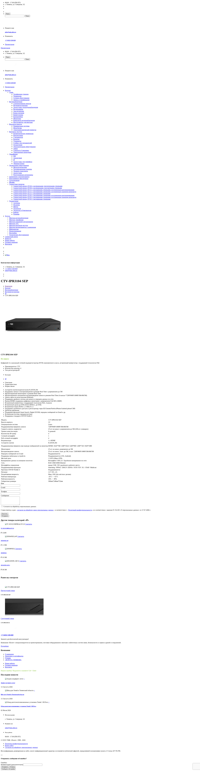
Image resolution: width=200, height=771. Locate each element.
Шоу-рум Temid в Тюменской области (12, 694)
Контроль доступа (15, 132)
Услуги (7, 216)
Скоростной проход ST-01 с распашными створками (32, 199)
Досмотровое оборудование (19, 165)
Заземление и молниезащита (19, 177)
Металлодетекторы (20, 167)
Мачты (15, 207)
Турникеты (17, 141)
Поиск (8, 14)
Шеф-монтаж (14, 229)
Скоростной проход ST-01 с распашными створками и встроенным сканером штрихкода (44, 197)
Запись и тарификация (21, 100)
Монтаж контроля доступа (18, 225)
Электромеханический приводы (24, 130)
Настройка (13, 233)
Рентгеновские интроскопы (23, 175)
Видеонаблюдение (15, 102)
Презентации (9, 87)
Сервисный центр (11, 237)
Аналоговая (17, 158)
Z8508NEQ (4, 553)
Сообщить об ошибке (8, 769)
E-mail (3, 487)
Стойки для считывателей (22, 143)
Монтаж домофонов (16, 220)
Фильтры (16, 205)
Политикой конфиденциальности (80, 510)
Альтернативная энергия (22, 103)
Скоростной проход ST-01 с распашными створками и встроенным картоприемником (43, 195)
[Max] (7, 255)
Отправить (5, 516)
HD (14, 156)
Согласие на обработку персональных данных (21, 747)
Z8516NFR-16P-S (5, 565)
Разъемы (16, 214)
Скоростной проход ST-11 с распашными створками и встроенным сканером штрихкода (44, 192)
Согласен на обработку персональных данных (19, 506)
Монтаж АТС (14, 223)
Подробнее (5, 646)
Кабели (16, 212)
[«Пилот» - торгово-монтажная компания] (17, 24)
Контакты (8, 244)
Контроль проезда (15, 124)
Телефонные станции (21, 94)
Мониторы (17, 118)
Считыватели (18, 137)
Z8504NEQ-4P (4, 540)
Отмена (12, 767)
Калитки (16, 139)
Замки (15, 148)
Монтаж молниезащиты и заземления (22, 227)
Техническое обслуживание (19, 235)
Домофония (13, 154)
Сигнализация (14, 180)
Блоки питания (18, 113)
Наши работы (10, 240)
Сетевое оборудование (21, 98)
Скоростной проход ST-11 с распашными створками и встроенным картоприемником (43, 190)
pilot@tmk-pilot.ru (10, 32)
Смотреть (28, 524)
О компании (9, 654)
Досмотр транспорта (20, 171)
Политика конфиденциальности (16, 744)
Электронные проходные (22, 152)
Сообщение (5, 495)
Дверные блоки (18, 163)
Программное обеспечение (18, 178)
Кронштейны (18, 117)
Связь (11, 92)
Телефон (4, 491)
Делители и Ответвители (22, 210)
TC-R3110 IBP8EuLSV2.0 (7, 528)
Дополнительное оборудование (24, 147)
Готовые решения (11, 242)
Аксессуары (17, 173)
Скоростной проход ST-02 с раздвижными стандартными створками (37, 188)
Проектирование (15, 231)
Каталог (8, 90)
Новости (8, 238)
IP (14, 160)
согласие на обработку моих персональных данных (35, 510)
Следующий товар (7, 618)
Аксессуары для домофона (22, 162)
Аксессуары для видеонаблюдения (25, 107)
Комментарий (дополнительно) (12, 764)
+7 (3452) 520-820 (10, 40)
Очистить (5, 514)
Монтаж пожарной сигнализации (21, 222)
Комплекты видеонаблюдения (24, 120)
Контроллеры (18, 135)
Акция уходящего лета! (8, 683)
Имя (2, 483)
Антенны (16, 203)
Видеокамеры (18, 109)
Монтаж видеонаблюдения (18, 218)
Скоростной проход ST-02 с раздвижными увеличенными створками (37, 186)
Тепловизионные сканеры (22, 169)
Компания (8, 286)
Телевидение (13, 201)
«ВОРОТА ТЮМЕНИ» (13, 660)
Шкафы (12, 182)
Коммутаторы (18, 115)
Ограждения (17, 145)
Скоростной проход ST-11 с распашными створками (31, 193)
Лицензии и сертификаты (14, 656)
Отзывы (8, 658)
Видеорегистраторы (20, 105)
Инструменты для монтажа (23, 122)
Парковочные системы (21, 126)
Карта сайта (9, 745)
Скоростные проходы (16, 184)
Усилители (17, 208)
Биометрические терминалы (23, 133)
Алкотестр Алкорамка (21, 150)
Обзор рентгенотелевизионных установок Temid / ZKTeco (18, 706)
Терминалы (17, 96)
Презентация (9, 44)
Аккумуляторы (18, 111)
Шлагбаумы (17, 128)
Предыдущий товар (8, 590)
